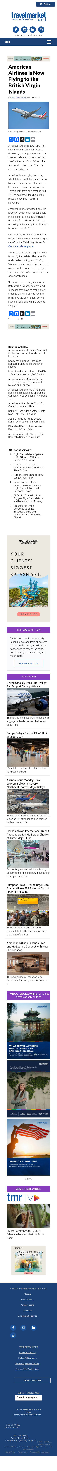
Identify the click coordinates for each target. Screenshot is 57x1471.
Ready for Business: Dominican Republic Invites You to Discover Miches (25, 363)
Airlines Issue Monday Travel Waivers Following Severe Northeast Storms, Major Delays (26, 783)
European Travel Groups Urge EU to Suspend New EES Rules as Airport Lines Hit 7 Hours (28, 888)
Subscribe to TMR (28, 663)
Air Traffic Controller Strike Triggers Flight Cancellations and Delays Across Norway (28, 498)
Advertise (27, 1310)
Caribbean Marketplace (20, 246)
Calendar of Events (27, 1352)
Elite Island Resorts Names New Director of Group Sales (25, 428)
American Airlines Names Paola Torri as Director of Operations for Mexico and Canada (26, 382)
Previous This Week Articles (27, 1369)
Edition (47, 4)
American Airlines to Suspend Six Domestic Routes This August (25, 436)
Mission (27, 1294)
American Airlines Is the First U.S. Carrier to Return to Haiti (25, 405)
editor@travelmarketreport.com (27, 1415)
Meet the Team (27, 1299)
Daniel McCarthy (18, 97)
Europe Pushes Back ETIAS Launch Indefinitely (28, 476)
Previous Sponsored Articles (27, 1363)
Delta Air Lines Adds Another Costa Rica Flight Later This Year (26, 412)
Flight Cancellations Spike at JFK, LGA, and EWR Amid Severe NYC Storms (28, 457)
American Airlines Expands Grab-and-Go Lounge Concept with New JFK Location (28, 353)
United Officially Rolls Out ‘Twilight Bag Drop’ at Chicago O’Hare (27, 684)
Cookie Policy (10, 1452)
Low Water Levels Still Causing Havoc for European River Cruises (29, 467)
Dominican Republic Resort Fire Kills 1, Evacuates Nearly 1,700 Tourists (27, 373)
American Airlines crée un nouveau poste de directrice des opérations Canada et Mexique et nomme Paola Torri (27, 394)
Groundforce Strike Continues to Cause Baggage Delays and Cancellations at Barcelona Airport (28, 511)
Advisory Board (27, 1305)
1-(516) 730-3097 (12, 1427)
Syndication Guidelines (27, 1316)
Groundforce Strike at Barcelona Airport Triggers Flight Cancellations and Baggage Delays (27, 487)
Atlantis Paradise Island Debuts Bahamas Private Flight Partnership (26, 420)
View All (28, 1178)
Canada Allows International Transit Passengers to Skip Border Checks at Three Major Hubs (28, 834)
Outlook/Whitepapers (27, 1358)
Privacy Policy (22, 1452)
